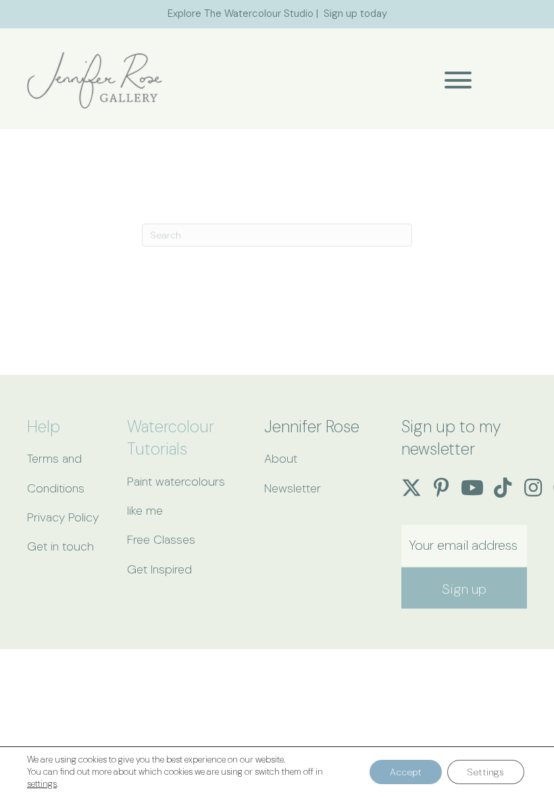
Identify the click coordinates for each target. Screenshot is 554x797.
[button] (454, 80)
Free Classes (161, 540)
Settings (486, 772)
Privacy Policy (63, 517)
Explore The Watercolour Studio (240, 13)
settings (42, 784)
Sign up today (355, 13)
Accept (406, 772)
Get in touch (60, 546)
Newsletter (292, 488)
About (280, 459)
